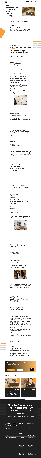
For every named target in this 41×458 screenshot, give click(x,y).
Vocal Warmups (29, 452)
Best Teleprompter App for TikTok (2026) (30, 428)
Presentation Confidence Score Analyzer (32, 454)
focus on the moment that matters (18, 256)
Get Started (32, 1)
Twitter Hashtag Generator (21, 444)
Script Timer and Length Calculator (31, 437)
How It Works (20, 424)
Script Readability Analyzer (30, 455)
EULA (19, 434)
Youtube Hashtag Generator (21, 445)
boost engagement (23, 263)
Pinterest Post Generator (30, 446)
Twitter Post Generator (30, 444)
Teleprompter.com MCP (21, 429)
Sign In (35, 1)
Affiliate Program (21, 423)
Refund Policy (20, 433)
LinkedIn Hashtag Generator (21, 446)
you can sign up (20, 328)
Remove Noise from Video (21, 453)
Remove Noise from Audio (21, 454)
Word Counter (20, 452)
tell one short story (21, 115)
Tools (19, 428)
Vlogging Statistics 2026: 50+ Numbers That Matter (31, 423)
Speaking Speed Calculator (30, 438)
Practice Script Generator (30, 453)
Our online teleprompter (21, 437)
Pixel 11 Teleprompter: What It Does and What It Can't (31, 425)
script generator (19, 148)
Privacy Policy (20, 432)
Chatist (19, 438)
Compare (20, 427)
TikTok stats (13, 48)
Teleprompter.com (22, 87)
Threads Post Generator (30, 445)
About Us (23, 1)
